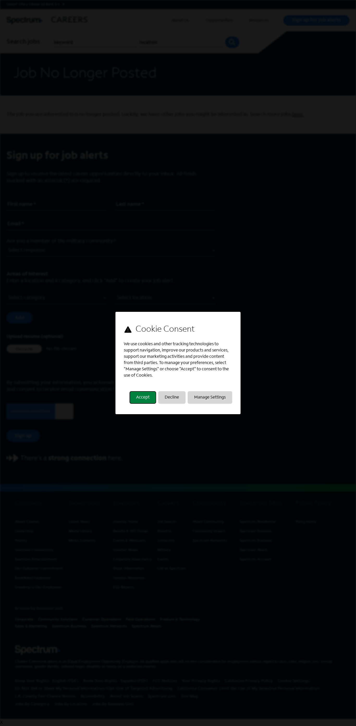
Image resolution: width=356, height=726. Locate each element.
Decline (172, 397)
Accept (143, 397)
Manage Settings (210, 397)
